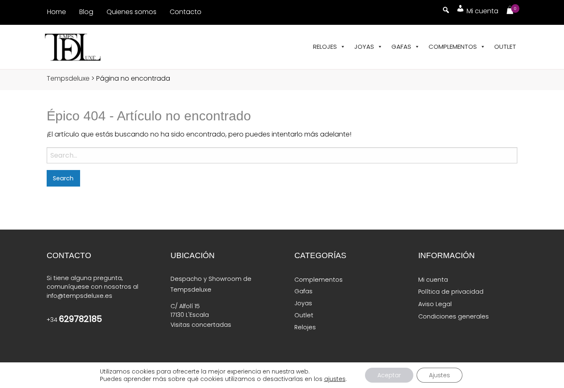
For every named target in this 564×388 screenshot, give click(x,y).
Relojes (325, 46)
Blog (86, 12)
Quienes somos (131, 12)
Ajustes (439, 375)
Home (56, 12)
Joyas (364, 46)
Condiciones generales (453, 316)
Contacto (185, 12)
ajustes (335, 379)
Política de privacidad (450, 291)
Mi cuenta (433, 279)
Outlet (505, 46)
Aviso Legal (435, 304)
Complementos (453, 46)
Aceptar (389, 375)
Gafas (401, 46)
